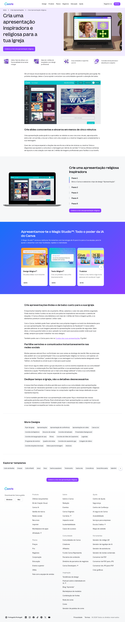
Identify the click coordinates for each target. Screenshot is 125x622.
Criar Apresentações (17, 10)
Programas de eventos (32, 441)
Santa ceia (79, 468)
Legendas (84, 436)
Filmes (52, 436)
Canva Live (95, 427)
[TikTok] (37, 617)
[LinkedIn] (25, 617)
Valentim (113, 468)
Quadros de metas (49, 441)
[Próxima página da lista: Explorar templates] (120, 468)
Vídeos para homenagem (54, 446)
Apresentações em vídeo (81, 427)
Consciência (90, 468)
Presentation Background (83, 432)
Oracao (19, 468)
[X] (45, 617)
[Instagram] (29, 617)
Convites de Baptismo (32, 432)
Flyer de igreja (29, 427)
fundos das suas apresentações (68, 338)
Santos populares (56, 468)
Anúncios (69, 446)
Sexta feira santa (102, 468)
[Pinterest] (41, 617)
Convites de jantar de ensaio (34, 446)
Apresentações (42, 427)
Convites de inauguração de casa (35, 436)
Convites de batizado (65, 432)
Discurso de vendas (49, 432)
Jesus (38, 468)
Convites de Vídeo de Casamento (67, 436)
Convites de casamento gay (67, 441)
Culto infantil (29, 468)
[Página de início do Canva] (9, 3)
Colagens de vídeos (85, 441)
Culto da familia (9, 468)
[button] (44, 3)
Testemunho (69, 468)
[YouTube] (49, 617)
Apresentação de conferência (60, 427)
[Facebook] (33, 617)
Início (5, 10)
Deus (45, 468)
